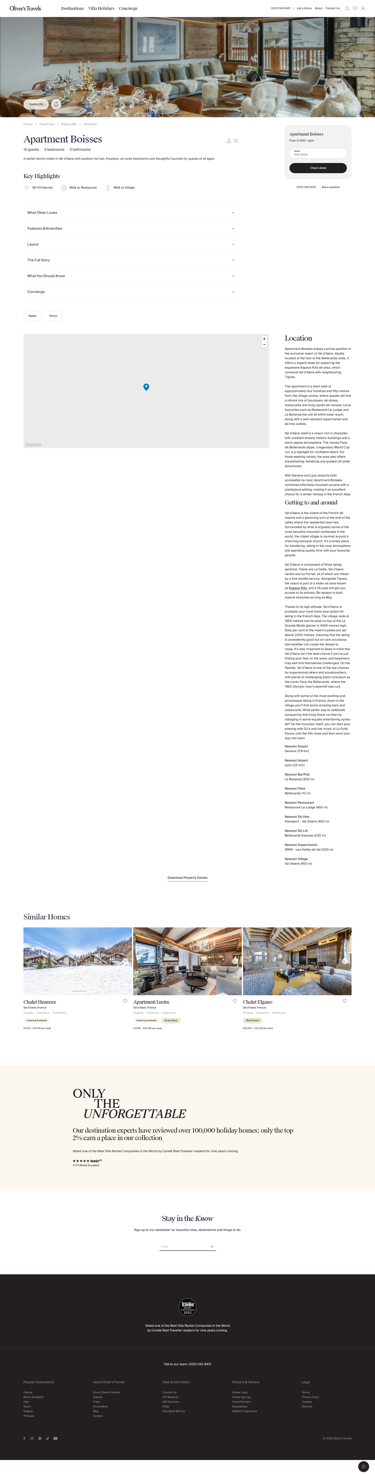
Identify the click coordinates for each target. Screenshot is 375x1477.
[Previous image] (30, 961)
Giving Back (100, 1406)
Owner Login (240, 1392)
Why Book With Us (173, 1411)
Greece (28, 1411)
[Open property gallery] (187, 58)
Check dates (318, 168)
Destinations (72, 8)
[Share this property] (229, 141)
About (318, 8)
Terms (53, 316)
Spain (27, 1406)
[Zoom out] (264, 344)
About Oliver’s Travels (106, 1392)
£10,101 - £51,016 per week (37, 1028)
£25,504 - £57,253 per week (258, 1028)
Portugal (28, 1416)
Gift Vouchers (170, 1402)
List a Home (304, 8)
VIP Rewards (170, 1397)
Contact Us (333, 8)
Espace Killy (69, 124)
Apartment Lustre (151, 1002)
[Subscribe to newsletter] (212, 1245)
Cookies (307, 1402)
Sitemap (307, 1406)
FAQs (165, 1406)
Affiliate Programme (244, 1411)
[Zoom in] (264, 339)
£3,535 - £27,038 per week (147, 1028)
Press (96, 1402)
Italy (26, 1402)
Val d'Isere (90, 124)
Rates (32, 316)
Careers (98, 1416)
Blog (96, 1411)
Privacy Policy (310, 1397)
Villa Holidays (101, 8)
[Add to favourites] (236, 141)
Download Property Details (188, 877)
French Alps (46, 124)
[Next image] (125, 961)
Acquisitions (239, 1406)
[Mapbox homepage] (33, 444)
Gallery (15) (36, 104)
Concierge (128, 8)
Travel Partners (241, 1402)
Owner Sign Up (241, 1397)
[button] (363, 1466)
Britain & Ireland (33, 1397)
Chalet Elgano (257, 1002)
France (27, 124)
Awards (97, 1397)
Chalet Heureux (39, 1002)
